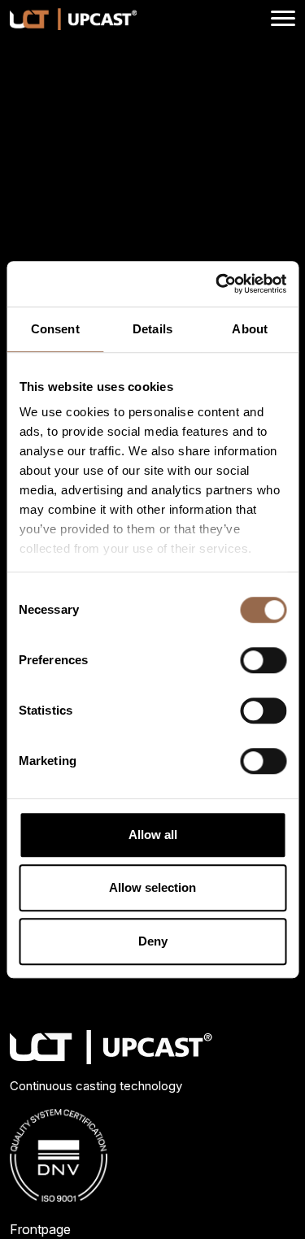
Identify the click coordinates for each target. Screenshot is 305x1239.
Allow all (153, 834)
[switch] (263, 660)
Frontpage (40, 1229)
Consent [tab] (55, 329)
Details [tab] (152, 329)
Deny (153, 941)
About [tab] (250, 329)
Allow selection (152, 887)
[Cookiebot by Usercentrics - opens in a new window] (217, 283)
